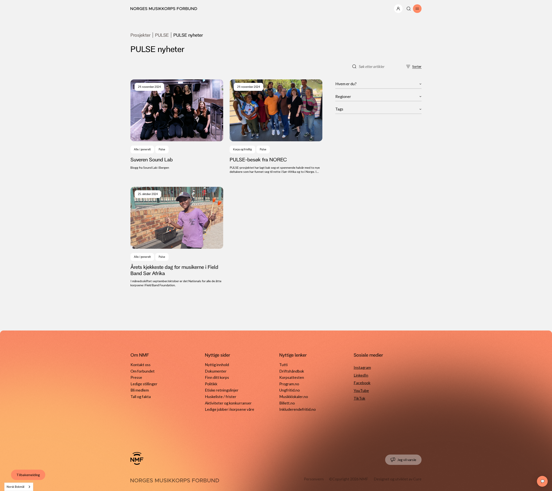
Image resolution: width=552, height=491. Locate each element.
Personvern (314, 479)
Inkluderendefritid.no (297, 409)
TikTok (359, 398)
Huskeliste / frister (220, 396)
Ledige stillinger (143, 383)
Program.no (289, 383)
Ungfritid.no (289, 390)
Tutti (283, 364)
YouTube (361, 390)
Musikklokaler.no (293, 396)
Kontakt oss (140, 364)
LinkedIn (361, 375)
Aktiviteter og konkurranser (228, 403)
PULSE (162, 35)
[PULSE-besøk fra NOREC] (276, 126)
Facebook (362, 382)
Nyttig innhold (217, 364)
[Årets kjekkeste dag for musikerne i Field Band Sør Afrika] (176, 237)
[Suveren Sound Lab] (176, 126)
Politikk (211, 383)
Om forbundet (142, 371)
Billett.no (287, 403)
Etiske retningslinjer (221, 390)
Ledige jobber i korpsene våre (229, 409)
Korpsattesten (291, 377)
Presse (136, 377)
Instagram (362, 367)
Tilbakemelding (28, 475)
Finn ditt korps (217, 377)
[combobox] (18, 487)
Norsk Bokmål (15, 486)
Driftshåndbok (291, 371)
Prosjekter (140, 35)
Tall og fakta (140, 396)
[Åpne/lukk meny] (398, 8)
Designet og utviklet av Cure (398, 479)
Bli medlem (139, 390)
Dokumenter (216, 371)
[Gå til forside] (136, 458)
